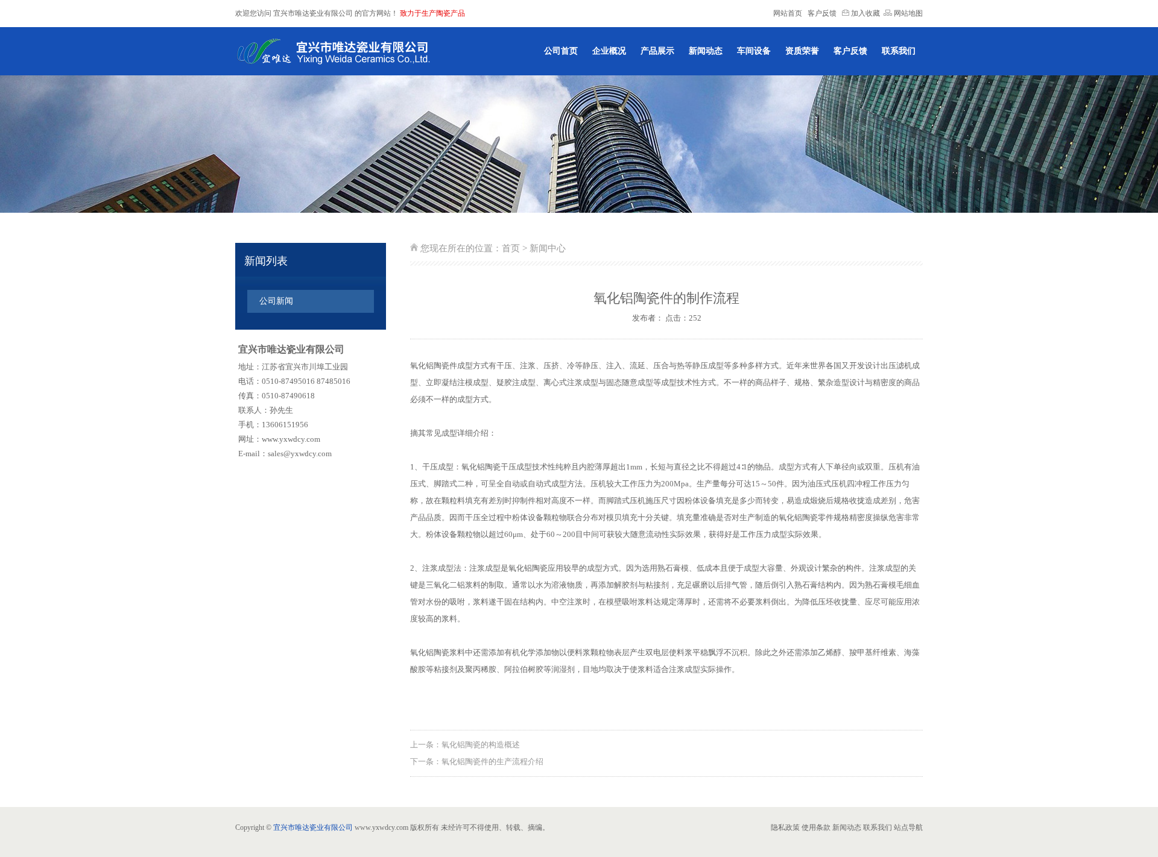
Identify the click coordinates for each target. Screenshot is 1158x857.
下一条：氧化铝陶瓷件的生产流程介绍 (476, 761)
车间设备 (754, 50)
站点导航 (908, 827)
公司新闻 (276, 301)
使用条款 (816, 827)
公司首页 (561, 50)
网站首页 (787, 13)
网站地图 (907, 13)
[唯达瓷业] (333, 51)
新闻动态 (706, 50)
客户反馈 (822, 13)
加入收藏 (864, 13)
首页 (511, 248)
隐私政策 (785, 827)
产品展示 (657, 50)
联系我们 (899, 50)
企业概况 (609, 50)
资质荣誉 (802, 50)
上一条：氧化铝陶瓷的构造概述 (465, 744)
